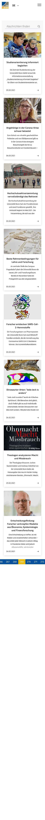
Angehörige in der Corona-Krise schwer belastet (22, 129)
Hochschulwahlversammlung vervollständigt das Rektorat (22, 195)
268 (15, 561)
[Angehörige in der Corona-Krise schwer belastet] (38, 155)
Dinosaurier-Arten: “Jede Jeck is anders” (22, 391)
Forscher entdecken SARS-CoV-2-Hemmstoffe (22, 326)
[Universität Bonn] (5, 5)
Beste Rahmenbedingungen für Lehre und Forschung (22, 260)
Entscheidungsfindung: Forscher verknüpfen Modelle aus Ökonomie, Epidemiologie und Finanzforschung (22, 525)
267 (8, 561)
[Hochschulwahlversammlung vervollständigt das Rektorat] (38, 221)
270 (29, 561)
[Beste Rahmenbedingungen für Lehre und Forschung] (38, 286)
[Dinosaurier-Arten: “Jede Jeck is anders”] (38, 417)
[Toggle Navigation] (39, 5)
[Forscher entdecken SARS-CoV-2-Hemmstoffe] (38, 352)
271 (35, 561)
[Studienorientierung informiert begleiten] (38, 90)
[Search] (39, 26)
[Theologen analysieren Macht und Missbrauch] (38, 483)
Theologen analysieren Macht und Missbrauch (22, 457)
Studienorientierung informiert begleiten (22, 64)
